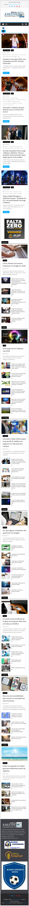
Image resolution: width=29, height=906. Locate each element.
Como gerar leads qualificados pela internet (18, 554)
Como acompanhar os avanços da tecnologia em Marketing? (18, 477)
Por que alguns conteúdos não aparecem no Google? (14, 531)
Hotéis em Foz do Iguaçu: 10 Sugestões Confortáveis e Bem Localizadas (18, 793)
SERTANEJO (14, 56)
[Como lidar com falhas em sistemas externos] (5, 591)
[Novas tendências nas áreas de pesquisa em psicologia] (5, 646)
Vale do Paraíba (10, 104)
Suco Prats (5, 104)
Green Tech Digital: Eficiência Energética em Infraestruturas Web (18, 502)
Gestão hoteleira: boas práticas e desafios (18, 801)
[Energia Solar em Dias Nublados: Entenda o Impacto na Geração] (5, 495)
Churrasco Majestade (7, 99)
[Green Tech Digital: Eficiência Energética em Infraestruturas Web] (5, 502)
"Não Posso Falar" (7, 54)
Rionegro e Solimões (13, 193)
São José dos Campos (16, 101)
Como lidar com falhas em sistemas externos (17, 590)
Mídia (12, 50)
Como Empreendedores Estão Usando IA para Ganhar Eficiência (18, 320)
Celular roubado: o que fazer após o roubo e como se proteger (18, 722)
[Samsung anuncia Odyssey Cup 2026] (14, 336)
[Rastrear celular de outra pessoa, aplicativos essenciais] (5, 738)
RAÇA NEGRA (17, 148)
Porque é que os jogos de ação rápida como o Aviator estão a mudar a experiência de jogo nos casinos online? (18, 366)
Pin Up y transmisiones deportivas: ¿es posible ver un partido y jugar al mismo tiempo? (18, 410)
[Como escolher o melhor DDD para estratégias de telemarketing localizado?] (5, 731)
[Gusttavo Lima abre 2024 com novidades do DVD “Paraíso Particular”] (14, 41)
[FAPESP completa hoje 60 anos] (5, 668)
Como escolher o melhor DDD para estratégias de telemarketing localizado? (18, 730)
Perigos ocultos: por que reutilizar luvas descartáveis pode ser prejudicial (17, 638)
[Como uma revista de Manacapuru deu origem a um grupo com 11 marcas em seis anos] (5, 292)
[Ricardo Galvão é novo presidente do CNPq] (5, 661)
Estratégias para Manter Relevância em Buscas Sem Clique (17, 547)
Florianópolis (5, 148)
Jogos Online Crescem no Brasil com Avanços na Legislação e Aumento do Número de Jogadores (18, 401)
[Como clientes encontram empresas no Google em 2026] (14, 251)
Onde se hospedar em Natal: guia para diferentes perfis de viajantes (14, 768)
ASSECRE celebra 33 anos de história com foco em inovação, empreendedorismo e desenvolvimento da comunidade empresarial (18, 281)
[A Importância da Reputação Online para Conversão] (5, 562)
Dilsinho (17, 146)
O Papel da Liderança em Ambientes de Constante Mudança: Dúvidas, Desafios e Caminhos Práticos (18, 311)
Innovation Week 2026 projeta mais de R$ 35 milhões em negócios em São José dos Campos (14, 442)
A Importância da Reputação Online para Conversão (17, 561)
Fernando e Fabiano (21, 99)
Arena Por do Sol (7, 98)
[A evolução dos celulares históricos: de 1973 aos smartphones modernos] (5, 716)
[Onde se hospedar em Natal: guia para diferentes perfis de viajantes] (14, 754)
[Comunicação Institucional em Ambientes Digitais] (5, 584)
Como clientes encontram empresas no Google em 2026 (14, 264)
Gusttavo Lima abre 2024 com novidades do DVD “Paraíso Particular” (14, 61)
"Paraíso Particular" (15, 54)
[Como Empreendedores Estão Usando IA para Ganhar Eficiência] (5, 320)
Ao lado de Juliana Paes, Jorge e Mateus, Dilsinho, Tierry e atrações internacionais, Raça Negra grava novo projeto (14, 154)
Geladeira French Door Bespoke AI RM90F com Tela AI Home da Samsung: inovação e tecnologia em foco (18, 486)
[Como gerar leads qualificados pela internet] (5, 555)
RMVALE (9, 101)
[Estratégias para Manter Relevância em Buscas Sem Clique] (5, 548)
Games (4, 345)
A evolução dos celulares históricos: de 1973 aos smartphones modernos (16, 715)
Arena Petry (6, 146)
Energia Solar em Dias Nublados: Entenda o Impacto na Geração (18, 494)
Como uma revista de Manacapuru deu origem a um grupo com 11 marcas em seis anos (18, 292)
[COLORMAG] (12, 822)
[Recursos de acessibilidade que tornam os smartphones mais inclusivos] (14, 684)
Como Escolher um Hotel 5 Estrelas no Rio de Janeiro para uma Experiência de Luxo (18, 785)
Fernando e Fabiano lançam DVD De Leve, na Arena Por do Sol (13, 109)
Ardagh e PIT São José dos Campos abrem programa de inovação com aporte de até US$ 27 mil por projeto (18, 461)
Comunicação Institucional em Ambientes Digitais (18, 583)
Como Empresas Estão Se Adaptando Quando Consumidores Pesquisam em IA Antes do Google (18, 301)
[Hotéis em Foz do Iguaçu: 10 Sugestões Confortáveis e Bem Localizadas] (5, 794)
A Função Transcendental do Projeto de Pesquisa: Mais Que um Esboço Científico (14, 621)
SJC (17, 103)
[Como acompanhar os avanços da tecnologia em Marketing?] (5, 478)
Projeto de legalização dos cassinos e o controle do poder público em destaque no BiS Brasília (18, 392)
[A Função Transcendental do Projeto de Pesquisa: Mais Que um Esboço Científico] (14, 607)
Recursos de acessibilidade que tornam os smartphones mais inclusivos (14, 698)
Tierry (22, 148)
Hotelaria (5, 763)
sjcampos (20, 103)
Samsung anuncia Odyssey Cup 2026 (13, 349)
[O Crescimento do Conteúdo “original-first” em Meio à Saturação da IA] (5, 470)
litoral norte (5, 101)
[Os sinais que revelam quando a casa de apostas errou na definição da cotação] (5, 375)
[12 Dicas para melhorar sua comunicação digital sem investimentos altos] (5, 577)
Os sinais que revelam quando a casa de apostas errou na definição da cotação (18, 375)
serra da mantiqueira (7, 103)
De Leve (13, 99)
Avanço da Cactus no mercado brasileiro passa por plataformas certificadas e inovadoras (18, 383)
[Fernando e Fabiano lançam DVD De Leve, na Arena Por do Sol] (14, 84)
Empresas (5, 260)
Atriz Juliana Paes (12, 146)
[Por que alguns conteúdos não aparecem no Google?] (14, 518)
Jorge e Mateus (11, 148)
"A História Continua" (8, 191)
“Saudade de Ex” (16, 191)
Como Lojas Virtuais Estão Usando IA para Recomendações (18, 568)
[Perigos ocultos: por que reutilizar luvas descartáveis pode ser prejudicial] (5, 639)
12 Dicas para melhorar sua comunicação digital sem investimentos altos (17, 576)
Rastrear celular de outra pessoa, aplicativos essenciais (18, 737)
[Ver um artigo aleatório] (26, 24)
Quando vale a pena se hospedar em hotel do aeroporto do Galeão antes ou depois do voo (18, 808)
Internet (5, 527)
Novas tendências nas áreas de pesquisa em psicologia (18, 645)
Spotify (18, 56)
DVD (4, 56)
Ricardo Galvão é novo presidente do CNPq (16, 660)
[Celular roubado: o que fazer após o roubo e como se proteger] (5, 723)
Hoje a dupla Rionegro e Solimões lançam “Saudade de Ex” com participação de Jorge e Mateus (14, 199)
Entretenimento (6, 50)
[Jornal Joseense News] (3, 24)
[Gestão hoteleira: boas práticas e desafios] (5, 802)
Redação (5, 52)
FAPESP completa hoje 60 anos (18, 667)
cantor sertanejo (22, 54)
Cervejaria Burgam (14, 98)
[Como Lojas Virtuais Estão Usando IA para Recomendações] (5, 569)
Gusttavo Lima (8, 56)
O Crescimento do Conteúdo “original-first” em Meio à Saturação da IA (17, 470)
